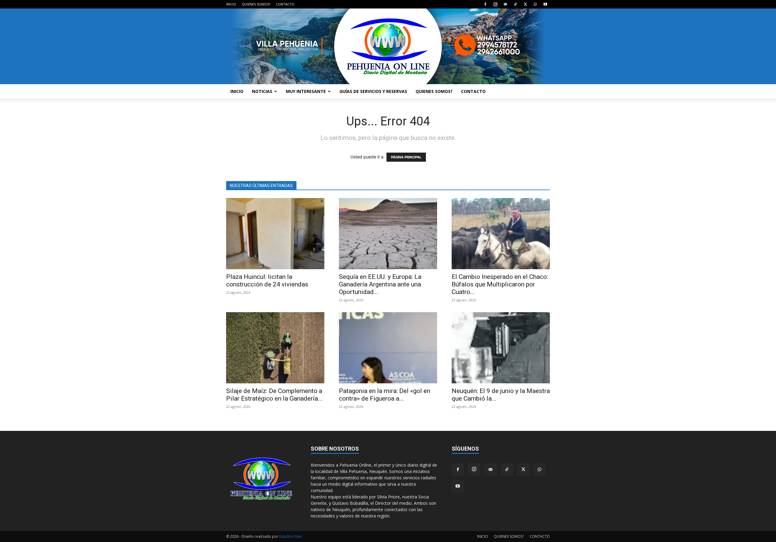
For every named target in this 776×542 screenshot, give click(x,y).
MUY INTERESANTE (306, 91)
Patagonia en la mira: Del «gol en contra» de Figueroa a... (384, 394)
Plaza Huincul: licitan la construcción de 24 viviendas (267, 280)
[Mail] (505, 4)
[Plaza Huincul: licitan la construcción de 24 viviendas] (275, 233)
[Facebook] (485, 4)
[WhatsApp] (535, 4)
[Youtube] (545, 4)
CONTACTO (285, 4)
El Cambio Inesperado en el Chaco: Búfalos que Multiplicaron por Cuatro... (500, 284)
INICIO (231, 4)
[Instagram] (495, 4)
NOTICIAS (262, 91)
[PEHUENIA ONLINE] (388, 46)
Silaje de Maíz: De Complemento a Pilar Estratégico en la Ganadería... (274, 394)
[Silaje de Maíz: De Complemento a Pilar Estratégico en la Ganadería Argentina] (275, 347)
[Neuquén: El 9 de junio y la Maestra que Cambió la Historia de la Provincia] (501, 347)
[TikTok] (515, 4)
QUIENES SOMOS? (256, 4)
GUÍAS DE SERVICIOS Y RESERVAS (373, 91)
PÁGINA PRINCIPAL (406, 157)
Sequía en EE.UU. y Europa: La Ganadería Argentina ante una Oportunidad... (380, 284)
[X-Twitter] (525, 4)
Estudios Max (290, 536)
